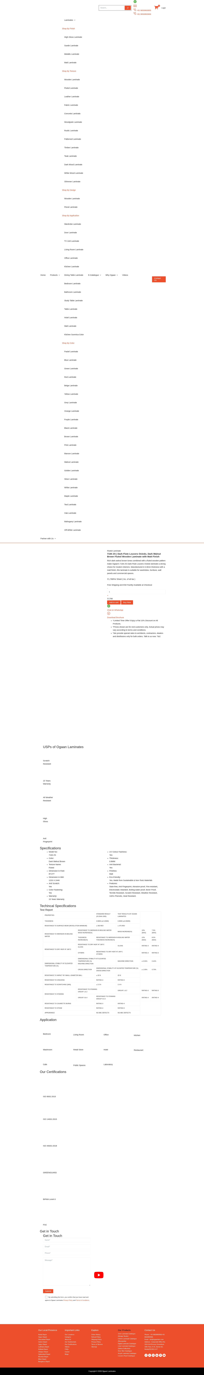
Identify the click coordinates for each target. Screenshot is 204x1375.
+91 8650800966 (143, 14)
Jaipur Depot (42, 1344)
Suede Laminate (71, 46)
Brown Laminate (71, 436)
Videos (125, 275)
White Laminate (71, 487)
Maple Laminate (71, 496)
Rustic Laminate (71, 131)
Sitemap (94, 1347)
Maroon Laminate (71, 453)
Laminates (68, 20)
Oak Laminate (70, 513)
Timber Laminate (71, 148)
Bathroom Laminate (72, 292)
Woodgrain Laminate (73, 122)
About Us (68, 1339)
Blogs (67, 1354)
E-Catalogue (93, 275)
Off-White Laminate (72, 530)
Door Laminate (70, 233)
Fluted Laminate (71, 88)
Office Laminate (71, 258)
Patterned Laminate (72, 139)
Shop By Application (70, 216)
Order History (95, 1334)
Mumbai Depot (43, 1356)
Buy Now (127, 602)
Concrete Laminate (72, 114)
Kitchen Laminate (71, 267)
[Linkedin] (156, 1355)
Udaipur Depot (43, 1352)
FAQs (67, 1349)
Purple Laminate (71, 419)
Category (68, 1337)
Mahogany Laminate (73, 521)
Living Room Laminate (73, 250)
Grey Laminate (70, 402)
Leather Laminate (71, 97)
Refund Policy (96, 1337)
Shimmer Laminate (72, 182)
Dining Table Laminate (73, 275)
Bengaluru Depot (44, 1361)
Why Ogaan (111, 275)
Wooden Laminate (72, 80)
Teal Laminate (70, 504)
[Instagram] (153, 1355)
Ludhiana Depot (43, 1347)
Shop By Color (68, 343)
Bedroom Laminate (72, 284)
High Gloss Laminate (73, 37)
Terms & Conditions (82, 1300)
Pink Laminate (70, 445)
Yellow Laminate (71, 394)
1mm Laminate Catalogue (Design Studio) (126, 1335)
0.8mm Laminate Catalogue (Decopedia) (127, 1340)
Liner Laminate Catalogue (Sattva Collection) (126, 1347)
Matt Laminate (70, 63)
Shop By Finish (68, 29)
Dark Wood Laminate (73, 165)
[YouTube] (164, 1355)
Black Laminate (70, 428)
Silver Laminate (70, 479)
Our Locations (69, 1334)
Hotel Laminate (70, 317)
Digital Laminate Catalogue (127, 1343)
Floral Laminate (70, 207)
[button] (59, 275)
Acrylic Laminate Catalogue (127, 1353)
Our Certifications (70, 1344)
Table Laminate (70, 309)
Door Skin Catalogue (125, 1351)
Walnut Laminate (71, 462)
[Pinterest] (160, 1355)
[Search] (128, 8)
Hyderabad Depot (44, 1354)
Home (43, 275)
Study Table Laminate (73, 300)
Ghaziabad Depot (44, 1339)
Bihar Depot (42, 1359)
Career (67, 1352)
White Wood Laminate (73, 173)
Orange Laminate (71, 411)
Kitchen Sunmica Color (74, 334)
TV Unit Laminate (71, 241)
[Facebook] (146, 1355)
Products (54, 275)
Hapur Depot (42, 1337)
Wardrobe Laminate (72, 224)
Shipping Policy (96, 1339)
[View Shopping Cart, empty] (156, 8)
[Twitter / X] (149, 1355)
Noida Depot (42, 1334)
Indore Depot (42, 1342)
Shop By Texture (69, 71)
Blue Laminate (70, 360)
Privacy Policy (68, 1300)
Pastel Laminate (71, 351)
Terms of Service (97, 1344)
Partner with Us (47, 538)
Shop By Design (69, 190)
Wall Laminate (70, 326)
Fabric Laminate (71, 105)
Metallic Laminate (71, 54)
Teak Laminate (70, 156)
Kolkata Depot (43, 1349)
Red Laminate (70, 377)
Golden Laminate (71, 470)
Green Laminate (71, 368)
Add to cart (113, 602)
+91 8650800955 (143, 10)
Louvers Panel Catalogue (126, 1356)
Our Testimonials (70, 1342)
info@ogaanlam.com (157, 1339)
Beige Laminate (71, 385)
